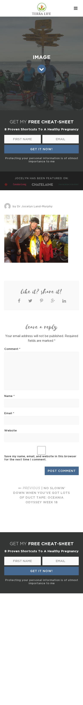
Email (9, 413)
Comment (12, 348)
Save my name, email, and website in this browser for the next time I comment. (40, 458)
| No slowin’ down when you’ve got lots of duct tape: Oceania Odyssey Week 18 (41, 495)
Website (10, 430)
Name (9, 395)
